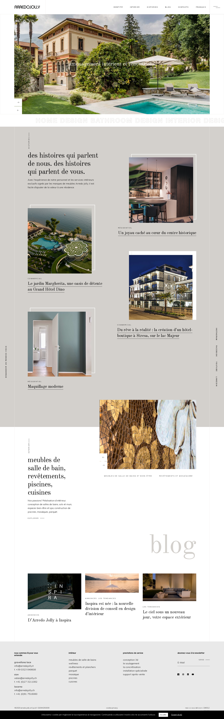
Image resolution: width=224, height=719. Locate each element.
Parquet (73, 670)
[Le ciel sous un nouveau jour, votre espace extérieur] (169, 587)
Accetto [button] (163, 715)
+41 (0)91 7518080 (26, 693)
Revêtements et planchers (82, 667)
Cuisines (73, 681)
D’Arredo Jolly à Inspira (49, 620)
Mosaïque (74, 674)
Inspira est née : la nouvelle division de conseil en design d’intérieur (110, 609)
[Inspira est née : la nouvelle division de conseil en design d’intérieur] (112, 588)
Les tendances (107, 598)
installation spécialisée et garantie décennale (111, 64)
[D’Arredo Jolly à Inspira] (54, 591)
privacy (115, 708)
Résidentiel (125, 228)
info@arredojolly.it (24, 665)
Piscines (73, 677)
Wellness (73, 663)
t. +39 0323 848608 (25, 669)
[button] (128, 476)
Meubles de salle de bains (82, 659)
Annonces (33, 615)
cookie (108, 708)
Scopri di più (176, 714)
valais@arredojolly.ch (25, 678)
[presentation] (103, 457)
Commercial (35, 278)
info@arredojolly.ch (24, 690)
